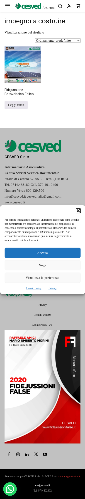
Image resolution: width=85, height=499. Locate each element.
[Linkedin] (27, 454)
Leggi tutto (16, 105)
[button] (78, 210)
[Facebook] (9, 454)
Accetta (42, 253)
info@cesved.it (42, 485)
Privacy (53, 287)
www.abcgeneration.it (69, 476)
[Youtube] (44, 454)
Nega (42, 265)
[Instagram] (18, 454)
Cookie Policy (33, 287)
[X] (36, 454)
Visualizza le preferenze (42, 277)
